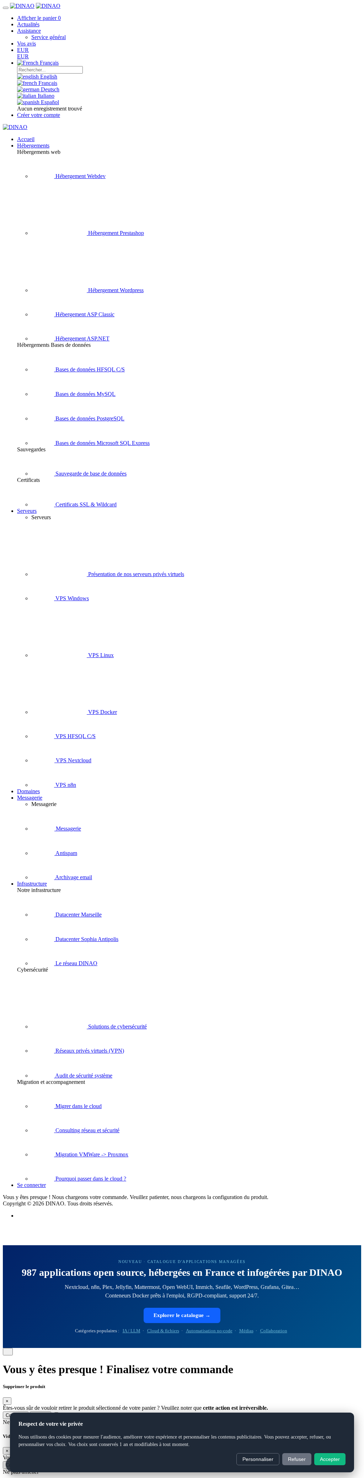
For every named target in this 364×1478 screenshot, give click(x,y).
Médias (246, 1330)
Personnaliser (257, 1459)
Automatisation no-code (209, 1330)
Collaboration (273, 1330)
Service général (48, 37)
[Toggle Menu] (6, 8)
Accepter (330, 1459)
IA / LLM (131, 1330)
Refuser (297, 1459)
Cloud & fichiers (163, 1330)
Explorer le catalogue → (182, 1315)
